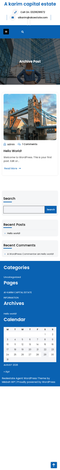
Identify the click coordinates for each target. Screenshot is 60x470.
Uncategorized (12, 277)
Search (9, 198)
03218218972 (37, 12)
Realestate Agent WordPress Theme (24, 378)
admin (11, 144)
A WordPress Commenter (22, 254)
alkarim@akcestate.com (33, 17)
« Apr (7, 371)
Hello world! (13, 151)
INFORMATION (11, 297)
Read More (10, 168)
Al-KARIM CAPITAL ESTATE (18, 292)
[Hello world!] (30, 117)
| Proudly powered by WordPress (35, 382)
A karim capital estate (30, 4)
